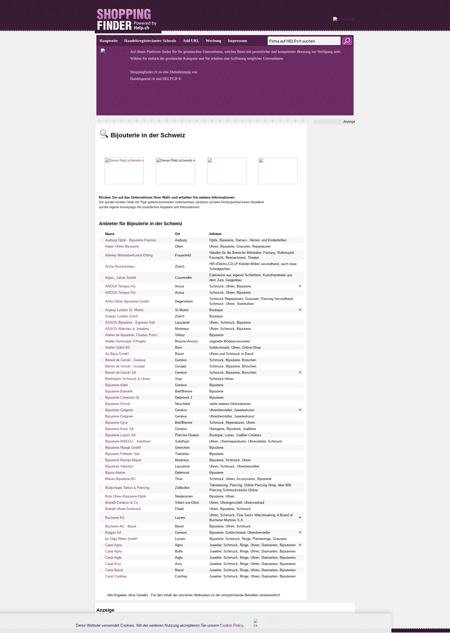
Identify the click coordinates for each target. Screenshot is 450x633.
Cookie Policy (231, 625)
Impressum (237, 41)
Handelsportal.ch (142, 79)
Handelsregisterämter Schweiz (150, 41)
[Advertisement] (334, 202)
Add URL (191, 41)
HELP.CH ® (171, 79)
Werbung (213, 41)
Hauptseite (108, 41)
